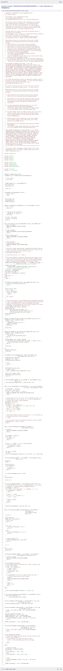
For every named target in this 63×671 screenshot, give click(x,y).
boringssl (3, 6)
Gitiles (7, 669)
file (27, 10)
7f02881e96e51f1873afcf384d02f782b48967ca (25, 6)
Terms (14, 669)
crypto (41, 6)
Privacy (10, 669)
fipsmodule (47, 6)
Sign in (60, 2)
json (61, 669)
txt (58, 669)
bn (51, 6)
